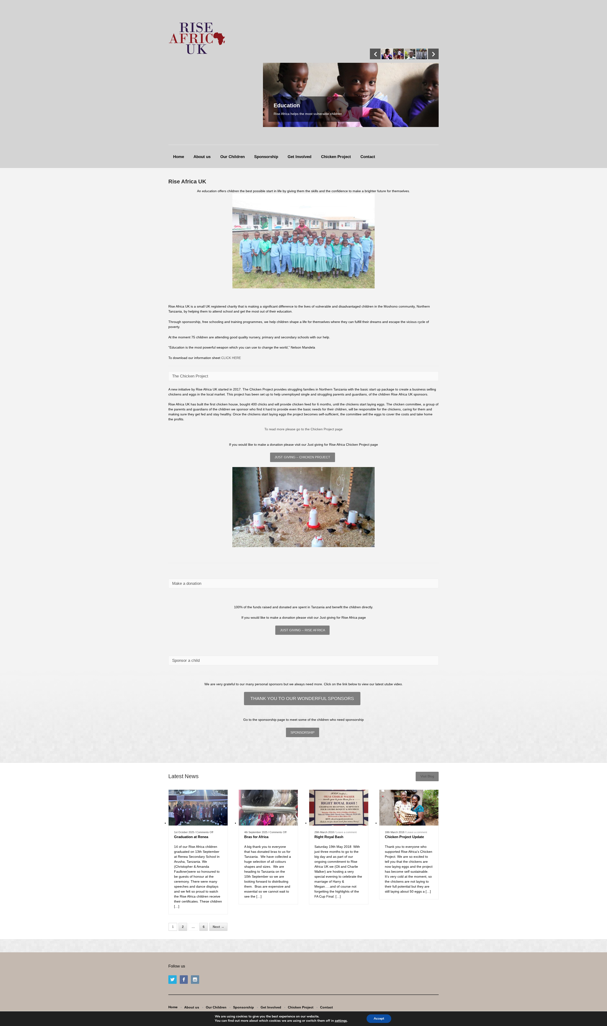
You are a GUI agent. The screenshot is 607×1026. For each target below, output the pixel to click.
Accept (379, 1018)
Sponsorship (266, 156)
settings (341, 1021)
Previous (375, 54)
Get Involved (299, 156)
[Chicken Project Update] (408, 823)
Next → (218, 927)
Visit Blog (427, 776)
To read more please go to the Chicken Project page (303, 429)
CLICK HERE (231, 358)
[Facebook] (185, 980)
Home (178, 156)
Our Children (232, 156)
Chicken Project (336, 156)
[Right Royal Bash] (338, 823)
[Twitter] (173, 980)
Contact (367, 156)
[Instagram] (196, 980)
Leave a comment (346, 832)
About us (202, 156)
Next (433, 54)
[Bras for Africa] (268, 823)
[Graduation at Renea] (198, 823)
